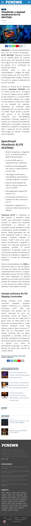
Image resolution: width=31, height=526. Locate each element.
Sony (13, 499)
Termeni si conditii (20, 519)
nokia (15, 505)
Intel (18, 492)
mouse (16, 510)
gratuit (10, 510)
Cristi (4, 20)
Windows (21, 501)
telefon (8, 492)
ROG (25, 495)
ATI (16, 508)
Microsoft (23, 499)
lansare (25, 505)
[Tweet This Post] (10, 45)
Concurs (20, 508)
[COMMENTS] (24, 45)
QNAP (9, 503)
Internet (4, 497)
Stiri (10, 517)
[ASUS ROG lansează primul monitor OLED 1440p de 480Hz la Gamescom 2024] (4, 374)
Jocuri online (12, 497)
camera (11, 508)
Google (9, 499)
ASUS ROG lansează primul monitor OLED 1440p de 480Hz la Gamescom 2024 (19, 375)
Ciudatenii (4, 505)
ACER (13, 503)
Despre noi (24, 517)
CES (18, 499)
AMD (18, 497)
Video (13, 492)
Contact (9, 519)
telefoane (19, 495)
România (4, 510)
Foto (24, 503)
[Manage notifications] (4, 521)
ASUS (3, 492)
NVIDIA (3, 499)
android (4, 495)
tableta (10, 501)
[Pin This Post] (17, 45)
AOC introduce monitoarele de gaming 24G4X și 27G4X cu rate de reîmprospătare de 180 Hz (19, 385)
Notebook (24, 497)
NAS (20, 505)
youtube (4, 501)
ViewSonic (10, 357)
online (11, 505)
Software (5, 508)
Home (5, 517)
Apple (16, 501)
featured (14, 356)
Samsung (23, 492)
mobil (9, 495)
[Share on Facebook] (6, 45)
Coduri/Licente (16, 521)
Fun (14, 495)
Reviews (16, 517)
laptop (4, 503)
